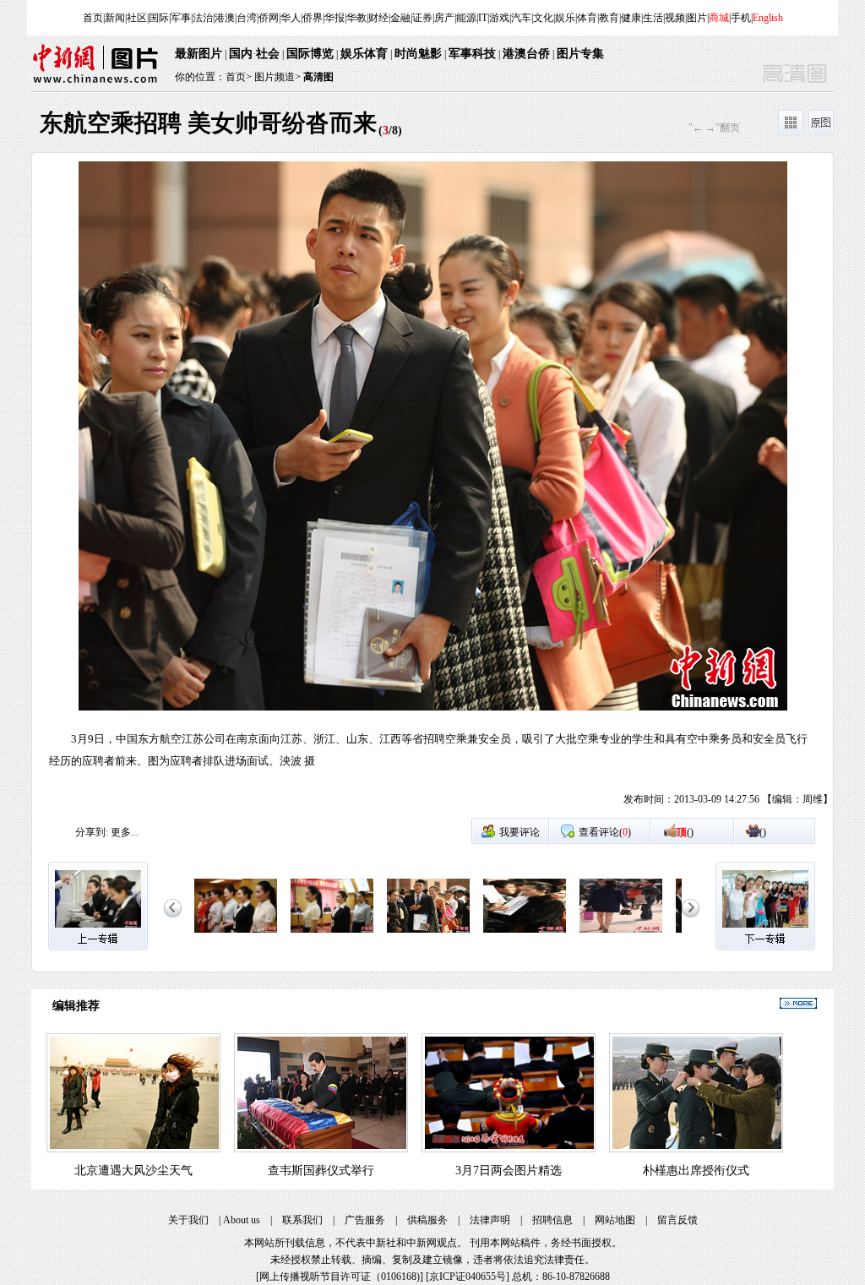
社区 (137, 18)
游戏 (499, 18)
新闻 (115, 18)
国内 (241, 53)
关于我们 (188, 1220)
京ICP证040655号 (467, 1276)
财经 (378, 18)
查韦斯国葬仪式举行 (321, 1170)
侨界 (312, 18)
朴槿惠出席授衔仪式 (696, 1170)
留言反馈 (677, 1220)
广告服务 (365, 1220)
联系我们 (302, 1220)
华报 (334, 18)
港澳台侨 (526, 53)
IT (482, 18)
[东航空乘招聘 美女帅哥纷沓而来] (235, 933)
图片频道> (277, 77)
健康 (631, 18)
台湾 (247, 18)
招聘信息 (552, 1220)
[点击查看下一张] (632, 489)
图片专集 (580, 53)
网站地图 (615, 1220)
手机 (741, 18)
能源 (466, 18)
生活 (653, 18)
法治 (203, 18)
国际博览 (310, 53)
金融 (400, 18)
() (685, 832)
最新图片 (198, 53)
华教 (356, 18)
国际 (159, 18)
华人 (290, 18)
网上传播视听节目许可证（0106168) (339, 1276)
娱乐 (565, 18)
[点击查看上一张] (232, 489)
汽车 (521, 18)
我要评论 (519, 832)
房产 (444, 18)
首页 (93, 18)
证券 (422, 18)
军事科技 (472, 53)
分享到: (91, 832)
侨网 (268, 18)
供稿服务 (427, 1220)
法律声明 (490, 1220)
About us (241, 1220)
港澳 (225, 18)
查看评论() (605, 832)
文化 (543, 18)
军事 (181, 18)
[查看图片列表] (790, 132)
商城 (719, 18)
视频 (675, 18)
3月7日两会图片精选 (508, 1170)
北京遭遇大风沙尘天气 (133, 1170)
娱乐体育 (364, 53)
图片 (697, 18)
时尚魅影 (418, 53)
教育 (609, 18)
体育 (587, 18)
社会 (268, 53)
